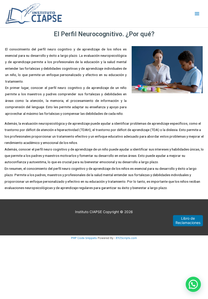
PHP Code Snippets (84, 238)
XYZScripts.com (126, 238)
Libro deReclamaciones (188, 220)
